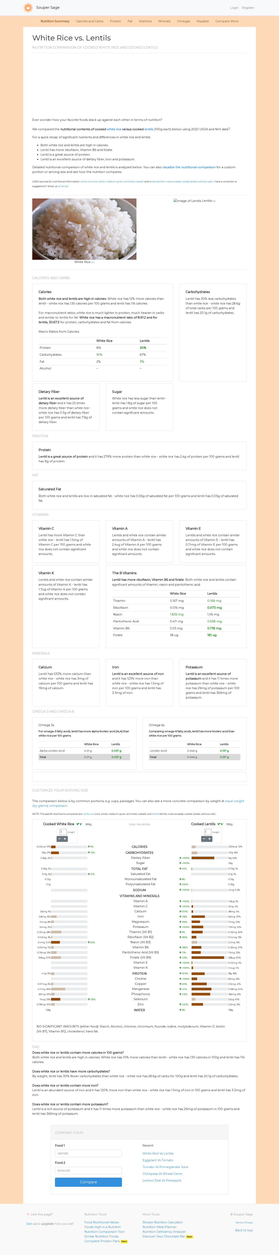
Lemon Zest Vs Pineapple (162, 1180)
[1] (229, 128)
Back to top (244, 1230)
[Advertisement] (139, 87)
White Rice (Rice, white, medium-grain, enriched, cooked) (112, 181)
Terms (239, 1222)
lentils (148, 129)
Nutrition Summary (55, 21)
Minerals (164, 21)
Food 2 (60, 1163)
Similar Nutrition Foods (101, 1236)
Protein (115, 21)
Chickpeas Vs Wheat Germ (162, 1174)
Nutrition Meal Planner (159, 1227)
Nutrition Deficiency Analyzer (164, 1232)
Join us (31, 1224)
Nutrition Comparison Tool (104, 1232)
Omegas (183, 21)
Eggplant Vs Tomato (158, 1160)
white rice (114, 129)
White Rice (82, 262)
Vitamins (145, 21)
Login (234, 8)
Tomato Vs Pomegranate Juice (165, 1167)
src (93, 262)
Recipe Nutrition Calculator (163, 1222)
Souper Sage (47, 7)
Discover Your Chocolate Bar (167, 1236)
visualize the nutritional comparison (189, 167)
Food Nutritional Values (101, 1222)
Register (248, 8)
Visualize (202, 21)
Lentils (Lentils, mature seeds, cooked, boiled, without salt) (181, 181)
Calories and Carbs (89, 21)
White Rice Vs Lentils (158, 1153)
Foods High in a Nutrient (102, 1227)
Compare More (227, 21)
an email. (63, 186)
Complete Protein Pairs (105, 1241)
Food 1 (60, 1145)
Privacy (248, 1222)
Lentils (207, 201)
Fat (130, 21)
